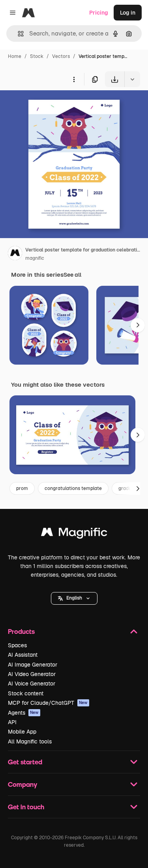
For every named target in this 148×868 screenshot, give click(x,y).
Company (22, 784)
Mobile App (22, 731)
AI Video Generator (32, 674)
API (12, 722)
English (74, 598)
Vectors (61, 56)
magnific (34, 258)
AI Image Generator (32, 664)
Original (50, 105)
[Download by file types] (132, 79)
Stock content (25, 693)
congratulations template (73, 488)
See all (72, 274)
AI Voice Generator (31, 683)
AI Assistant (22, 654)
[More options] (74, 79)
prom (22, 488)
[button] (74, 598)
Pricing (98, 12)
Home (14, 56)
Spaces (17, 645)
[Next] (138, 325)
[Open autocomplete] (17, 34)
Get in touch (26, 807)
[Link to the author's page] (15, 254)
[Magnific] (74, 534)
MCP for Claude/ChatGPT (48, 702)
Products (21, 631)
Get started (25, 762)
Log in (127, 12)
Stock (36, 56)
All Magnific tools (30, 741)
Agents (23, 712)
